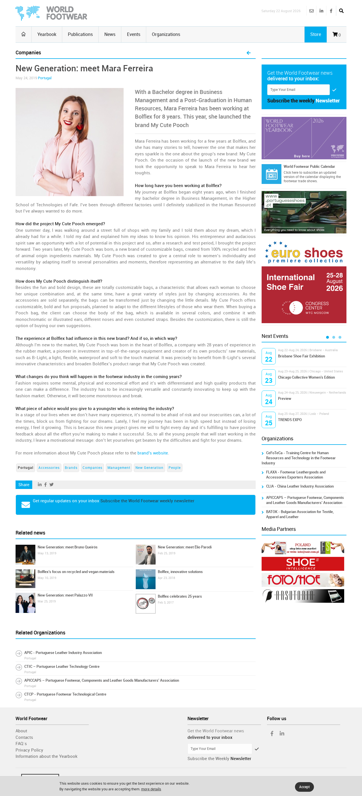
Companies (92, 468)
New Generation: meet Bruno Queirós (68, 547)
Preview (284, 398)
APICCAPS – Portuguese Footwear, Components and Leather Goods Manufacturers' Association (101, 680)
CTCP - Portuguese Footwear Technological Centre (65, 694)
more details (151, 789)
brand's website (152, 453)
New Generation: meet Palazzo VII (65, 595)
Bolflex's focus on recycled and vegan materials (76, 572)
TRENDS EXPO (290, 420)
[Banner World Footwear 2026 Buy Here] (304, 138)
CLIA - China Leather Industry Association (300, 486)
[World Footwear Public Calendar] (271, 174)
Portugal (44, 78)
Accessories (49, 468)
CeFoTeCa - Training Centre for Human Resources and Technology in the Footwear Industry (299, 458)
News (109, 34)
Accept (304, 787)
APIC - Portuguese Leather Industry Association (63, 653)
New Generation (149, 468)
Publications (80, 34)
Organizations (166, 34)
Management (118, 468)
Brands (71, 468)
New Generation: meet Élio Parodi (185, 547)
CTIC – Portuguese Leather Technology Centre (62, 666)
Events (133, 34)
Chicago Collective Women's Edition (306, 377)
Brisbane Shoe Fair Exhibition (301, 356)
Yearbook (46, 34)
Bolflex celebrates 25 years (180, 596)
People (175, 468)
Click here (291, 173)
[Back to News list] (249, 53)
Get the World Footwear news (216, 730)
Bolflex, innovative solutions (180, 572)
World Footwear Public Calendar (309, 166)
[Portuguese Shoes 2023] (304, 212)
